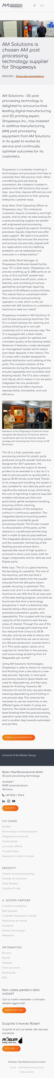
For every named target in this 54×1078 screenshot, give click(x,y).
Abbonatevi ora (14, 1010)
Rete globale (9, 911)
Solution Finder (11, 888)
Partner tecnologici (13, 930)
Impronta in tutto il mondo (18, 856)
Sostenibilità (9, 841)
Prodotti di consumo (14, 878)
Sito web (10, 1048)
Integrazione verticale (15, 836)
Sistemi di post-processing (18, 873)
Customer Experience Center (19, 916)
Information (12, 947)
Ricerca (6, 953)
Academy (7, 925)
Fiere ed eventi (11, 968)
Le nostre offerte (12, 846)
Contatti (10, 808)
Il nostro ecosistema (14, 906)
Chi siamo (9, 821)
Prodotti (9, 868)
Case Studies (10, 883)
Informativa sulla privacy (31, 1067)
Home (13, 1067)
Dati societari (27, 1072)
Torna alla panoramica (30, 76)
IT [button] (35, 5)
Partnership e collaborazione (19, 831)
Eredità (6, 826)
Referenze (8, 935)
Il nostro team (10, 851)
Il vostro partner (16, 900)
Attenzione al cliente (14, 921)
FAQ (4, 977)
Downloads (9, 972)
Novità (6, 958)
